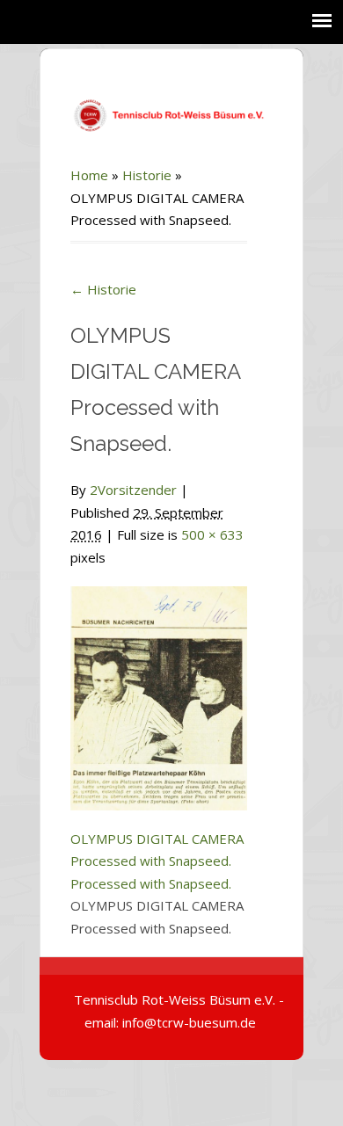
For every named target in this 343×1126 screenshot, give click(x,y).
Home (89, 175)
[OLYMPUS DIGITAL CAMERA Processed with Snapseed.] (158, 688)
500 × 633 (212, 534)
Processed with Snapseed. (150, 883)
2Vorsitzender (133, 489)
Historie (147, 175)
